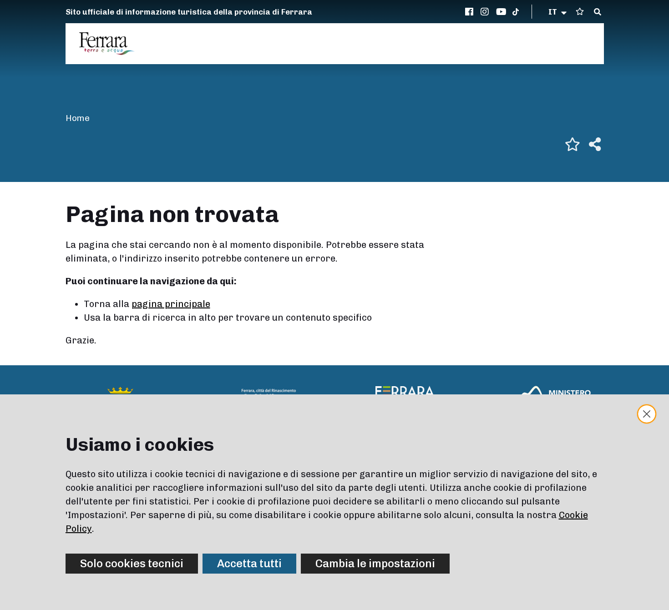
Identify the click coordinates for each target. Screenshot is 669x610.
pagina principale (171, 303)
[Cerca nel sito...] (597, 12)
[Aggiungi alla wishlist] (572, 144)
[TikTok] (515, 11)
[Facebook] (470, 11)
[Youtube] (501, 11)
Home (78, 118)
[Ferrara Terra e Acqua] (111, 43)
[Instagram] (486, 11)
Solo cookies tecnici (131, 563)
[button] (558, 12)
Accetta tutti (249, 563)
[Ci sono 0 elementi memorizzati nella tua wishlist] (580, 11)
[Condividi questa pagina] (595, 144)
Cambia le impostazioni (375, 563)
